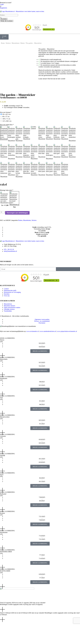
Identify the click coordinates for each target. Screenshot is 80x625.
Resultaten (4, 19)
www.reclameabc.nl (32, 331)
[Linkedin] (18, 256)
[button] (40, 33)
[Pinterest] (13, 256)
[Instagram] (7, 256)
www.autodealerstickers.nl (48, 331)
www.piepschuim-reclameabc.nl (67, 331)
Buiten (23, 43)
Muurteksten (15, 43)
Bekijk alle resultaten (7, 21)
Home (3, 43)
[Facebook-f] (2, 256)
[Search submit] (1, 17)
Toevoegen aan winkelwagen (17, 213)
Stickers (8, 43)
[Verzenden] (68, 269)
